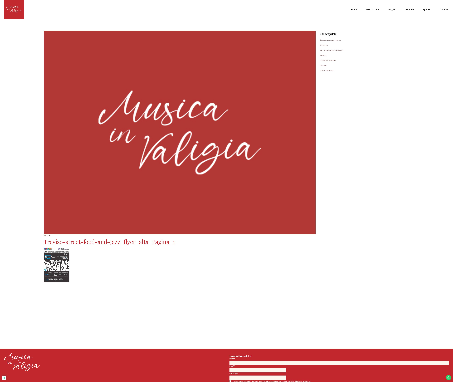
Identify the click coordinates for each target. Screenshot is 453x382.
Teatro (323, 65)
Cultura (324, 45)
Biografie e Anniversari (330, 40)
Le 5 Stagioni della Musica (332, 50)
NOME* (232, 366)
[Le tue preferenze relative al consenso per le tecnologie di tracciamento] (4, 378)
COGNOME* (233, 374)
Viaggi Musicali (327, 71)
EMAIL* (232, 359)
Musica (323, 55)
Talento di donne (328, 60)
